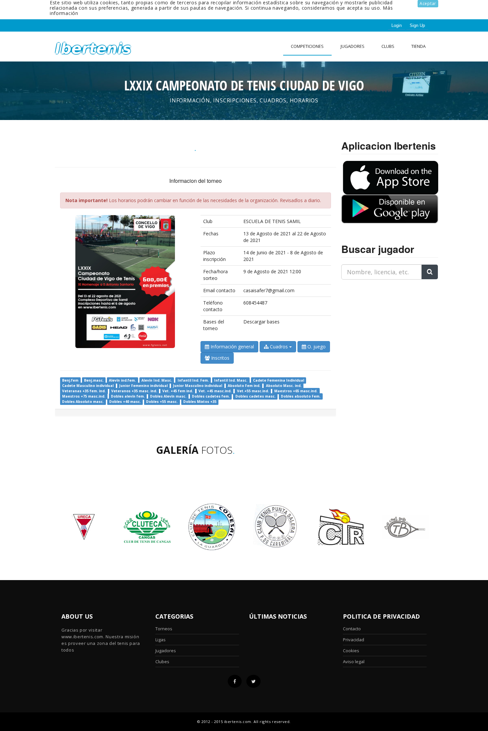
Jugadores (353, 46)
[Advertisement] (382, 326)
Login (396, 25)
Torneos (163, 629)
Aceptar (428, 3)
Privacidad (353, 640)
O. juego (316, 346)
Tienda (418, 46)
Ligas (160, 640)
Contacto (352, 629)
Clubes (162, 662)
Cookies (351, 651)
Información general (231, 346)
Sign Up (417, 25)
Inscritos (219, 358)
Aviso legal (354, 662)
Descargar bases (261, 321)
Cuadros (279, 346)
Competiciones (307, 46)
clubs (387, 46)
